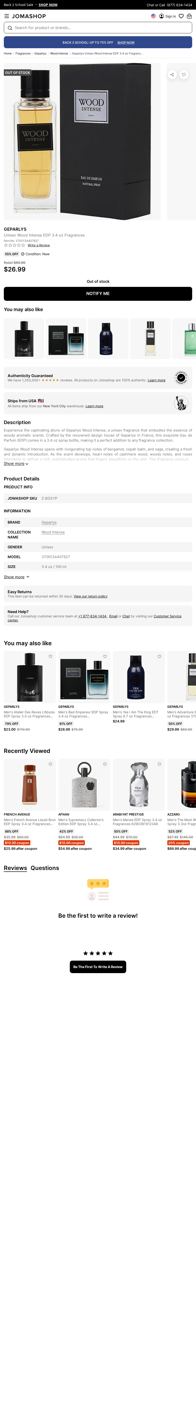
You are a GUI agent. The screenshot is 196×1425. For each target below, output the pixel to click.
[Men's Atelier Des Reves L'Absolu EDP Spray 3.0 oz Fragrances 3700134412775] (50, 656)
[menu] (7, 16)
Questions (45, 868)
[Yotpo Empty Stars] (14, 245)
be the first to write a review (98, 967)
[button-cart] (189, 16)
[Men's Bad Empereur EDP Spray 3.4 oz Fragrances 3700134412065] (105, 656)
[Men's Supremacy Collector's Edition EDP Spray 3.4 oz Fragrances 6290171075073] (105, 764)
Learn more (156, 380)
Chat (126, 616)
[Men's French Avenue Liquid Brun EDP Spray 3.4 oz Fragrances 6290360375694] (50, 764)
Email (113, 616)
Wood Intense (59, 53)
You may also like (23, 309)
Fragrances (23, 53)
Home (8, 53)
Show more (14, 463)
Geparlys (40, 53)
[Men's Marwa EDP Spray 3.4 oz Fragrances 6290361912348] (159, 764)
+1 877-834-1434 (92, 616)
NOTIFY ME (98, 293)
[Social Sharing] (172, 74)
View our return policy (91, 596)
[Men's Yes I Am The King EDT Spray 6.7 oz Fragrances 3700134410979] (159, 656)
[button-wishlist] (181, 16)
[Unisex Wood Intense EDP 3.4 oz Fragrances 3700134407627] (183, 74)
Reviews (15, 868)
